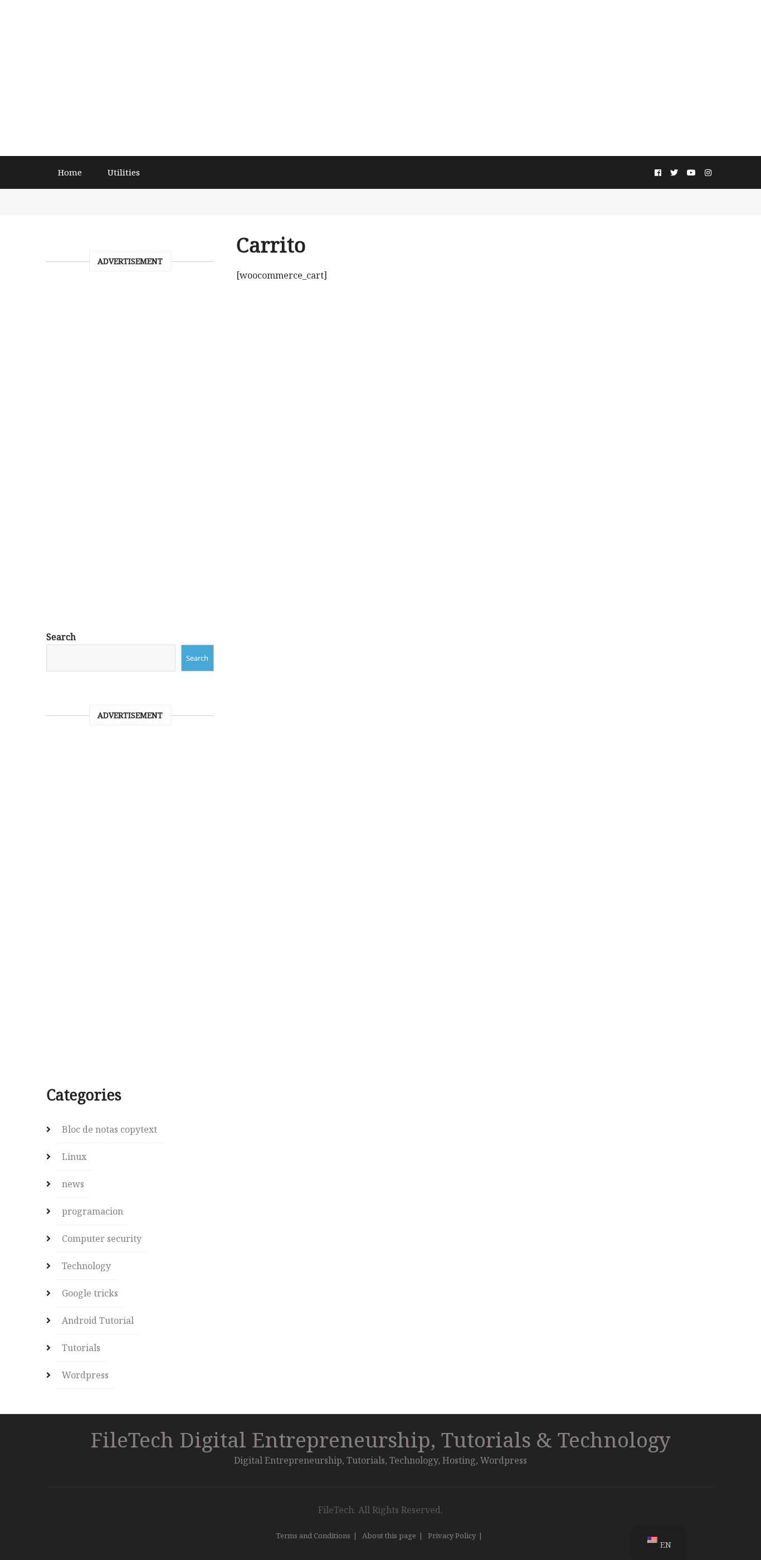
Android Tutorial (98, 1320)
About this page (389, 1535)
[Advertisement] (380, 78)
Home (70, 172)
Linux (74, 1156)
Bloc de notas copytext (109, 1129)
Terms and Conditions (313, 1535)
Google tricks (90, 1293)
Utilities (124, 172)
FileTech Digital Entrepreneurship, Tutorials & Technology (381, 1439)
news (73, 1184)
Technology (86, 1266)
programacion (92, 1211)
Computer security (102, 1238)
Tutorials (81, 1348)
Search (61, 637)
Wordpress (85, 1375)
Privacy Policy (452, 1535)
